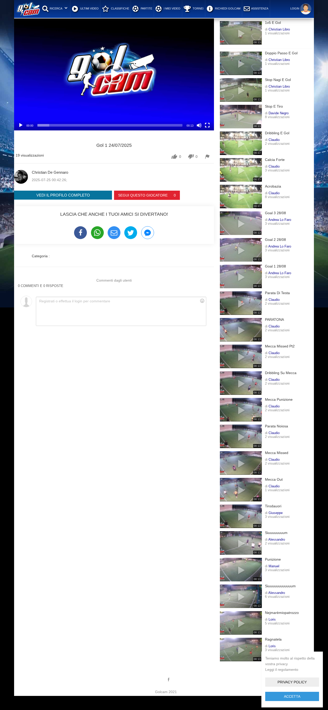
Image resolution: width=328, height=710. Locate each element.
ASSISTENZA (259, 8)
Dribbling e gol (277, 133)
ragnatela (273, 639)
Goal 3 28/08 (275, 213)
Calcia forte (275, 160)
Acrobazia (273, 186)
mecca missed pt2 (280, 346)
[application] (114, 74)
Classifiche (119, 8)
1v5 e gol (273, 22)
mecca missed (276, 453)
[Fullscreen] (207, 125)
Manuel (274, 566)
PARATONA (274, 319)
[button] (114, 74)
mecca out (274, 479)
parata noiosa (276, 426)
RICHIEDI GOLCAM (227, 8)
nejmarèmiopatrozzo (282, 613)
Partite (146, 8)
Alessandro (276, 539)
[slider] (109, 125)
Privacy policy (292, 682)
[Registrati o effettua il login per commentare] (121, 311)
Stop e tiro (274, 106)
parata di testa (277, 293)
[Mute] (199, 125)
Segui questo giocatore (147, 195)
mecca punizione (279, 399)
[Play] (20, 125)
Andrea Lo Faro (279, 220)
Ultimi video (89, 8)
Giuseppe (276, 513)
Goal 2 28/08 (275, 240)
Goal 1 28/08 (275, 266)
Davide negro (279, 113)
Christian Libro (279, 29)
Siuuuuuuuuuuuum (280, 586)
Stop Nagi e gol (278, 80)
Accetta (292, 696)
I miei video (171, 8)
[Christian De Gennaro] (21, 177)
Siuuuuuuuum (276, 533)
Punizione (273, 559)
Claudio (274, 140)
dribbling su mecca (280, 373)
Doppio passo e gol (281, 53)
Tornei (197, 8)
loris (272, 619)
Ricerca (56, 8)
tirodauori (273, 506)
